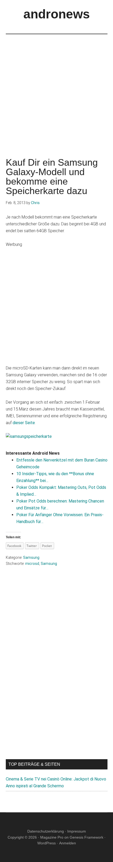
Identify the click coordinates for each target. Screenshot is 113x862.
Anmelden (67, 843)
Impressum (76, 831)
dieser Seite (24, 422)
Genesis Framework (86, 837)
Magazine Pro (51, 837)
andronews (56, 14)
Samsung (31, 557)
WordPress (46, 843)
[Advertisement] (56, 90)
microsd (32, 563)
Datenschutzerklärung (45, 831)
